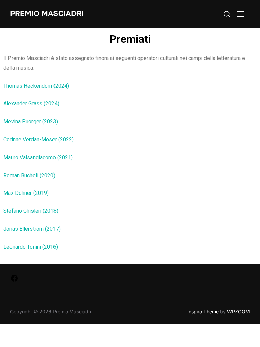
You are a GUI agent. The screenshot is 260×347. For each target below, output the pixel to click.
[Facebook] (14, 280)
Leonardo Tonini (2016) (30, 247)
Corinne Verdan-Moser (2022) (38, 139)
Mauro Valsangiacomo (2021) (38, 157)
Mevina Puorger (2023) (30, 121)
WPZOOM (238, 311)
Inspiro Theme (203, 311)
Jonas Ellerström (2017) (32, 229)
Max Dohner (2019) (26, 193)
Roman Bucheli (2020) (29, 175)
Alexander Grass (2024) (31, 103)
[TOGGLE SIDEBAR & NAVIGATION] (243, 13)
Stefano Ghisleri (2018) (30, 211)
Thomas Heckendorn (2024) (36, 86)
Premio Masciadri (47, 13)
